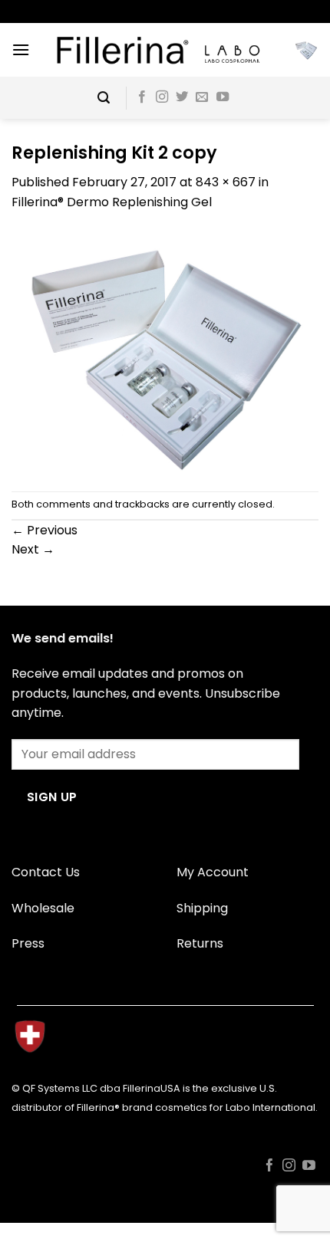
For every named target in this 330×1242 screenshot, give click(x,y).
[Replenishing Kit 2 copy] (165, 351)
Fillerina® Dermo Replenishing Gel (112, 202)
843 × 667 (226, 182)
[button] (21, 49)
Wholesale (43, 908)
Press (28, 943)
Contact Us (46, 872)
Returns (200, 943)
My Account (213, 872)
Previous (45, 530)
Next (33, 549)
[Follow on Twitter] (182, 97)
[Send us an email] (202, 97)
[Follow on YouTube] (222, 97)
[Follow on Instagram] (162, 97)
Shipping (202, 908)
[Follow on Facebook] (142, 97)
